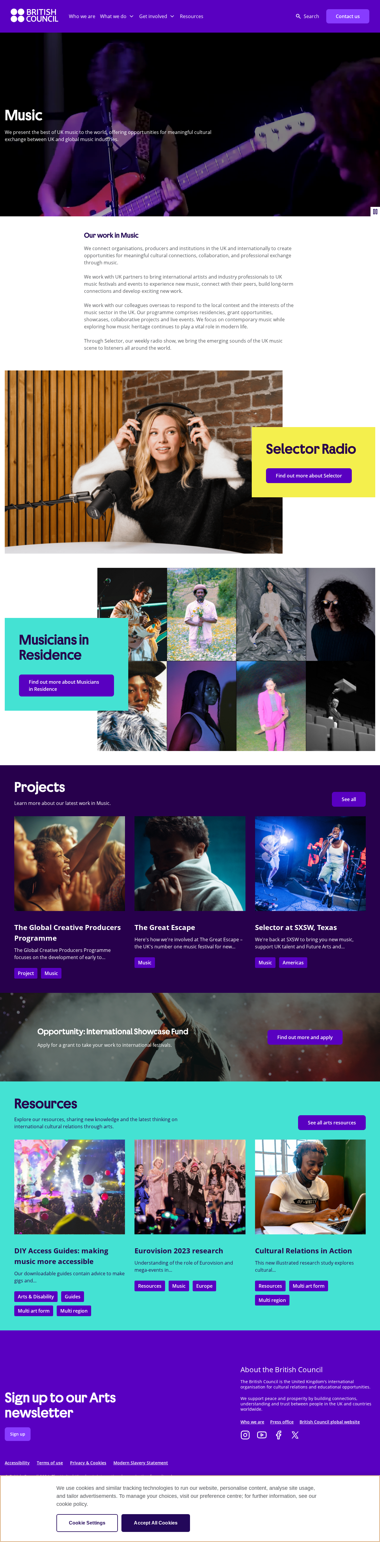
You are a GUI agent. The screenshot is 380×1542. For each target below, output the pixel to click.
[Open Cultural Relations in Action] (310, 1187)
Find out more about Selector (309, 475)
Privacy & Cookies (88, 1463)
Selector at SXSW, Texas (296, 927)
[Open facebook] (278, 1435)
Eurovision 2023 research (178, 1250)
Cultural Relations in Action (303, 1250)
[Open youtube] (262, 1435)
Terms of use (50, 1463)
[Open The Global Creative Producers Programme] (69, 863)
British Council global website (330, 1422)
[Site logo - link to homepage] (34, 16)
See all (349, 799)
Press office (282, 1422)
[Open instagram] (245, 1435)
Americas (293, 962)
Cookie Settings (87, 1522)
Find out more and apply (305, 1037)
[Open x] (295, 1435)
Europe (204, 1286)
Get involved (153, 16)
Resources (191, 16)
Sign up (17, 1434)
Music (51, 973)
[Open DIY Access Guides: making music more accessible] (69, 1187)
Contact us (348, 16)
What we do (113, 16)
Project (26, 973)
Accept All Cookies (156, 1522)
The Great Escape (164, 927)
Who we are (82, 16)
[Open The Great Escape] (189, 863)
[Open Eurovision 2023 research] (189, 1187)
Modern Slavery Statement (140, 1463)
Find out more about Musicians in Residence (64, 685)
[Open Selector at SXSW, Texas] (310, 863)
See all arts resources (332, 1122)
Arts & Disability (36, 1296)
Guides (72, 1296)
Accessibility (17, 1463)
